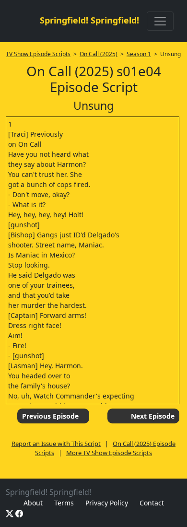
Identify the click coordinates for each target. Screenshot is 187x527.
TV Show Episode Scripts (38, 54)
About (33, 502)
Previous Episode (50, 416)
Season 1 (139, 54)
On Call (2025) (98, 54)
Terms (64, 502)
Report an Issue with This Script (56, 443)
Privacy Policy (106, 502)
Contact (152, 502)
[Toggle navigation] (160, 21)
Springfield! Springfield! (89, 20)
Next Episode (153, 416)
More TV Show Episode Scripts (109, 452)
